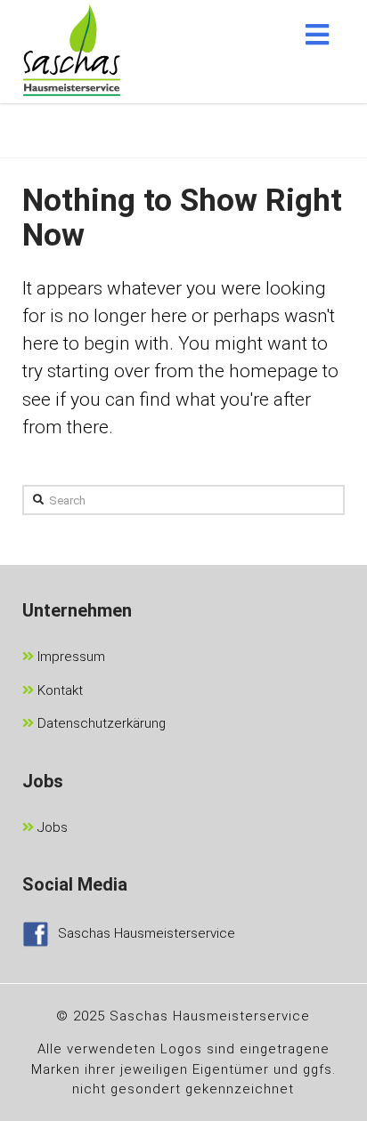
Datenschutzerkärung (100, 723)
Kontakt (58, 690)
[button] (317, 34)
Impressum (69, 657)
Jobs (51, 827)
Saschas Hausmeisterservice (146, 933)
